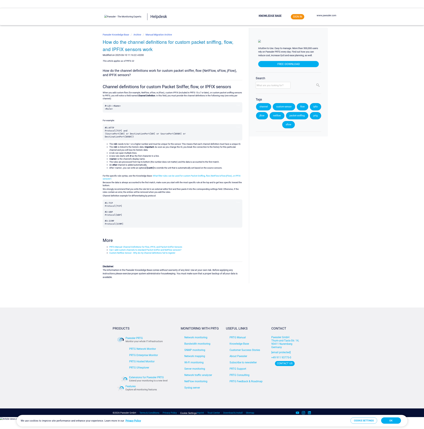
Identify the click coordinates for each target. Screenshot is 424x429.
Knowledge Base (270, 15)
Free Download (288, 64)
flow (302, 106)
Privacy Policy (170, 412)
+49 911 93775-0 (281, 357)
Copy (238, 105)
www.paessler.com (326, 15)
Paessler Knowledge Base (116, 34)
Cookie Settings (188, 413)
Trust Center (213, 412)
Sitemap (250, 412)
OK (391, 420)
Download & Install (232, 412)
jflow (262, 115)
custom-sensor (284, 106)
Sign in (297, 16)
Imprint (200, 412)
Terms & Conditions (149, 412)
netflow (277, 115)
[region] (212, 421)
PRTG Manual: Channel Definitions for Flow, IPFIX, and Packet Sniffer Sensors (145, 247)
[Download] (206, 176)
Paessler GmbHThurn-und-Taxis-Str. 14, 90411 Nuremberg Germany (285, 342)
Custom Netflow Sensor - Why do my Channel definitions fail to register (142, 253)
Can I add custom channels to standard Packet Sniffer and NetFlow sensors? (145, 250)
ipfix (315, 106)
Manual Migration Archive (159, 34)
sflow (288, 124)
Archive (137, 34)
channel (264, 106)
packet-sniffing (297, 115)
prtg (315, 115)
